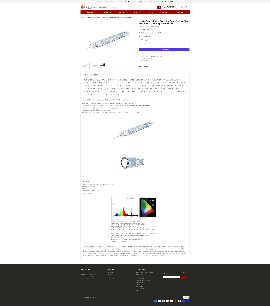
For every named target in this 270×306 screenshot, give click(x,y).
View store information (145, 60)
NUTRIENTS (151, 12)
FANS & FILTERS (136, 12)
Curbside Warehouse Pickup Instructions (144, 272)
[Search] (159, 7)
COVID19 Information (140, 288)
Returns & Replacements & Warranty (143, 280)
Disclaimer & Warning (140, 282)
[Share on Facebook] (140, 66)
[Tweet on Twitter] (142, 66)
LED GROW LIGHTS (106, 12)
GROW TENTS (122, 12)
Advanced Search (111, 278)
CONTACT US (180, 12)
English (185, 297)
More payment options (164, 53)
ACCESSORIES (165, 12)
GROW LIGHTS (90, 12)
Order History (111, 276)
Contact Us (110, 272)
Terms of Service (139, 286)
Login (184, 7)
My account (110, 274)
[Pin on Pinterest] (147, 66)
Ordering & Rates (139, 274)
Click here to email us (85, 278)
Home (82, 17)
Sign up (183, 277)
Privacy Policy (138, 284)
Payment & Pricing (139, 276)
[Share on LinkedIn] (145, 66)
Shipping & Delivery (140, 278)
